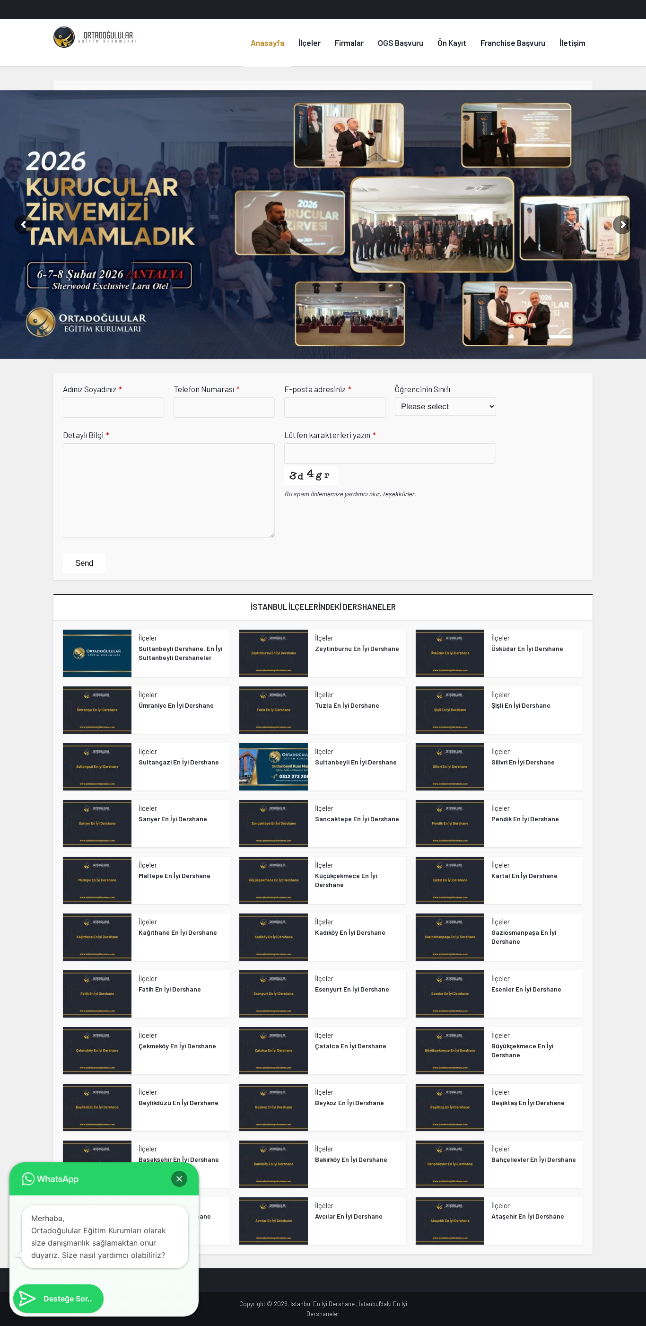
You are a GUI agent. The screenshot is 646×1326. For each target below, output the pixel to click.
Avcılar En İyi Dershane (349, 1216)
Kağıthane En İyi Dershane (178, 932)
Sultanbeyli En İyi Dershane (356, 762)
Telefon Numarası (207, 389)
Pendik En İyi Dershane (525, 819)
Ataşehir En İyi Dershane (527, 1216)
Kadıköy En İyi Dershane (350, 932)
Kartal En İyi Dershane (524, 875)
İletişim (572, 42)
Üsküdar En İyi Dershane (527, 648)
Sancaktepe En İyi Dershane (357, 819)
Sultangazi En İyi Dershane (179, 762)
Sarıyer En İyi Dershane (173, 819)
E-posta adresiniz (317, 389)
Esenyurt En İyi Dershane (352, 989)
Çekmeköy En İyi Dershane (177, 1046)
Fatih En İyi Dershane (170, 989)
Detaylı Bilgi (86, 434)
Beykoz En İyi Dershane (349, 1102)
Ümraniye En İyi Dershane (176, 705)
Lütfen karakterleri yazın (330, 434)
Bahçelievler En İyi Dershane (533, 1159)
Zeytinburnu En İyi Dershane (357, 648)
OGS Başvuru (400, 42)
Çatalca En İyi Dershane (350, 1046)
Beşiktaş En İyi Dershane (528, 1102)
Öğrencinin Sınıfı (422, 389)
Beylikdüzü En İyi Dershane (178, 1102)
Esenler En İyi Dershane (526, 989)
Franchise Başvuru (512, 42)
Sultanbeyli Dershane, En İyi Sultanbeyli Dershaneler (180, 652)
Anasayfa (267, 42)
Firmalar (349, 42)
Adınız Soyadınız (92, 389)
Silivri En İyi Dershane (523, 762)
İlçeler (309, 42)
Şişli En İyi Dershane (520, 705)
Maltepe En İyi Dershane (174, 875)
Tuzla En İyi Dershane (347, 705)
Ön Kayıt (451, 42)
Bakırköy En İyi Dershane (351, 1159)
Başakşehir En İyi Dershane (179, 1159)
